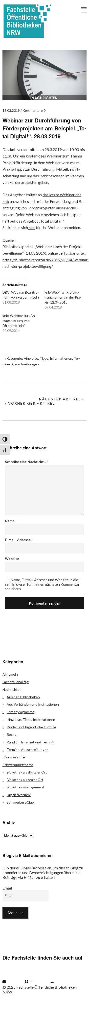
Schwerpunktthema (17, 765)
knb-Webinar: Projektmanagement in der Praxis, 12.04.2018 (62, 297)
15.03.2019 (11, 110)
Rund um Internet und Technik (30, 742)
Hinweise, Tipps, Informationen (48, 358)
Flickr (22, 977)
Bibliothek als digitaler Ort (27, 772)
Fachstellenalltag (15, 682)
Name (11, 521)
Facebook (8, 977)
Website (12, 558)
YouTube (48, 977)
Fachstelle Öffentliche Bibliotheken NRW (27, 21)
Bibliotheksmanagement (25, 787)
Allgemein (10, 674)
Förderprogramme (20, 712)
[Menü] (82, 7)
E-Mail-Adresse (19, 540)
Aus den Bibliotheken (23, 697)
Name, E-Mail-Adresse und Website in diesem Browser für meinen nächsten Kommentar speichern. (42, 584)
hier (31, 227)
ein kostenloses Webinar (41, 156)
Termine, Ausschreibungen (27, 749)
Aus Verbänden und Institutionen (33, 704)
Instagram (35, 977)
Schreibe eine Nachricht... (26, 462)
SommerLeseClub (20, 802)
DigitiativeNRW (19, 795)
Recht (11, 734)
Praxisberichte (13, 757)
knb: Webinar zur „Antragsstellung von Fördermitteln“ (19, 320)
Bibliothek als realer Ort (25, 779)
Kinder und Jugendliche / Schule (31, 727)
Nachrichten (12, 689)
